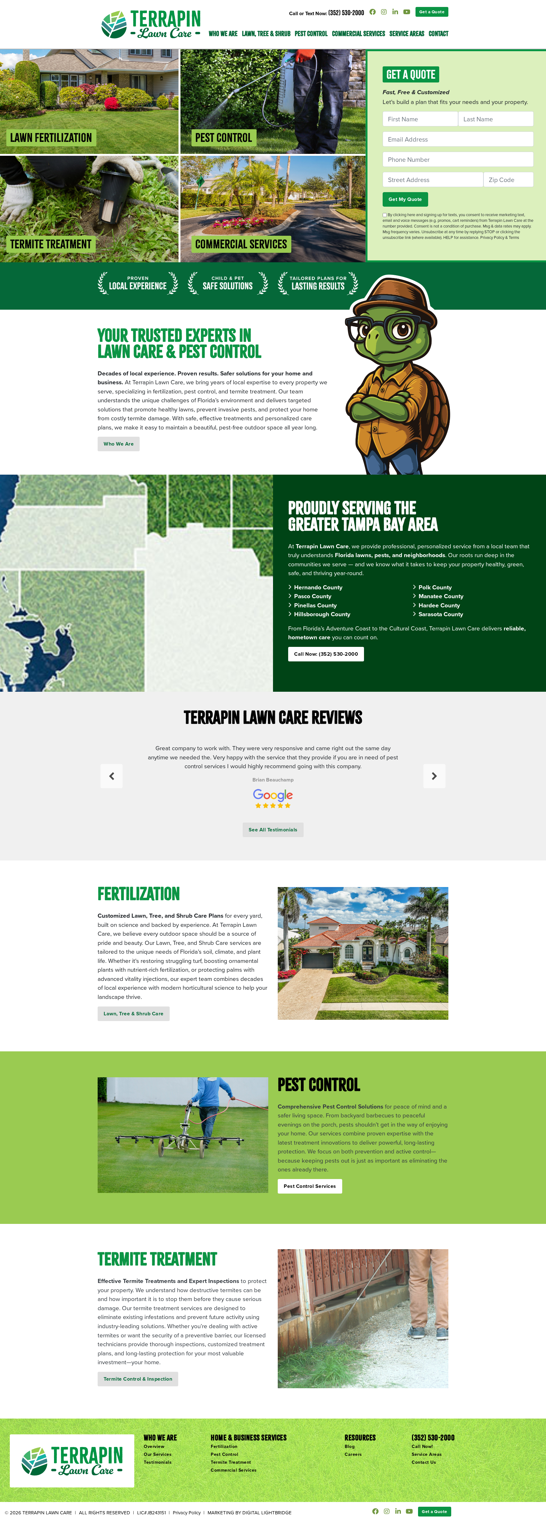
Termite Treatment (231, 1462)
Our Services (158, 1454)
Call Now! (422, 1446)
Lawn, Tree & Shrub (266, 33)
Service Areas (407, 33)
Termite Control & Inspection (138, 1379)
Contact (438, 33)
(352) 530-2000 (346, 13)
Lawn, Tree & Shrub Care (134, 1013)
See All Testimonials (273, 829)
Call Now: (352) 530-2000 (326, 654)
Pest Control (311, 33)
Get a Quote (432, 12)
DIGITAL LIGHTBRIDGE (267, 1512)
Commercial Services (358, 33)
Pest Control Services (310, 1186)
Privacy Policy (187, 1512)
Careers (353, 1454)
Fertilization (224, 1446)
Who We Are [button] (223, 33)
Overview (154, 1446)
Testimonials (158, 1462)
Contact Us (424, 1462)
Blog (350, 1446)
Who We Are (119, 443)
